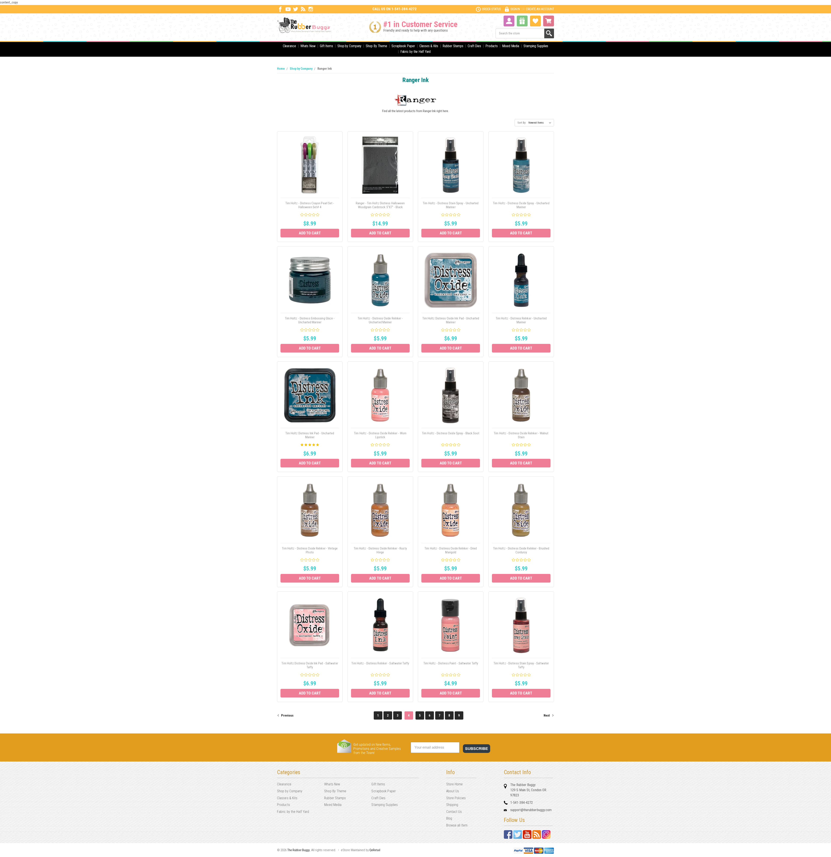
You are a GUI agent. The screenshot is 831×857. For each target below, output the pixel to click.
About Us (452, 791)
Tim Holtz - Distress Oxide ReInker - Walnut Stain (521, 435)
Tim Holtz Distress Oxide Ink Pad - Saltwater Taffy (310, 665)
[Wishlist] (535, 21)
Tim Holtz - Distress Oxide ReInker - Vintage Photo (309, 550)
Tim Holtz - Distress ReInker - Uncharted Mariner (521, 320)
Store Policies (456, 798)
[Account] (509, 21)
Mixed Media (510, 46)
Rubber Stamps (453, 46)
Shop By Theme (376, 46)
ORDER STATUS (491, 9)
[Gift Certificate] (522, 21)
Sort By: (521, 122)
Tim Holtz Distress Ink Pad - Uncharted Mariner (309, 435)
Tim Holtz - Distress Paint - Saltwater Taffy (451, 663)
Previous (286, 715)
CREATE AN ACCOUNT (540, 9)
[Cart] (548, 21)
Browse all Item (457, 825)
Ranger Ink (324, 68)
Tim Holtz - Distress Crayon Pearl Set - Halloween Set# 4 (309, 205)
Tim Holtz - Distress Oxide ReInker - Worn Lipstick (380, 435)
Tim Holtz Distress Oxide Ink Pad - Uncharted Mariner (450, 320)
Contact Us (454, 812)
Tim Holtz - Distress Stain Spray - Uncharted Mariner (450, 205)
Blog (449, 818)
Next (547, 715)
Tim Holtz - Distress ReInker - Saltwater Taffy (380, 663)
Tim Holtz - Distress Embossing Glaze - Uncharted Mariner (310, 320)
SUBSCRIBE (476, 748)
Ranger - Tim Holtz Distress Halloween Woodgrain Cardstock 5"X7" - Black (380, 205)
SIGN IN (515, 9)
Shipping (452, 805)
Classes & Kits (428, 46)
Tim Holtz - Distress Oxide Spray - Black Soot (451, 433)
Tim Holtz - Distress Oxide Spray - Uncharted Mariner (521, 205)
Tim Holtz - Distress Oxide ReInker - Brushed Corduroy (521, 550)
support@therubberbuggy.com (531, 810)
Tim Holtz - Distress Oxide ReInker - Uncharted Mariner (380, 320)
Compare (308, 170)
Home (281, 68)
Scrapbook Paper (403, 46)
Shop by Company (349, 46)
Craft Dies (474, 46)
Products (491, 46)
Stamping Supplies (535, 46)
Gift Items (326, 46)
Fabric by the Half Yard (415, 52)
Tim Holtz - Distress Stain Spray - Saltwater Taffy (521, 665)
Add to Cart (310, 233)
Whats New (308, 46)
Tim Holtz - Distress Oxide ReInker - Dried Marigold (451, 550)
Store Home (454, 784)
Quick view (309, 160)
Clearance (289, 46)
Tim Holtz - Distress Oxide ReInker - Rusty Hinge (380, 550)
